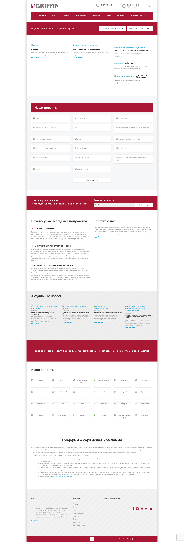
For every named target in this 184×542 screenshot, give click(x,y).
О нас (54, 16)
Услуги (66, 16)
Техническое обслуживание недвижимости (131, 51)
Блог (109, 16)
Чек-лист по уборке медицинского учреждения (42, 313)
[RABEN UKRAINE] (92, 169)
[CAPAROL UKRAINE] (92, 158)
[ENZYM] (50, 169)
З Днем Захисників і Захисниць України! (76, 313)
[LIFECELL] (92, 128)
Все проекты (92, 180)
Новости (96, 16)
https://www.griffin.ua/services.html (61, 476)
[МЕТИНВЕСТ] (133, 148)
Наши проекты (81, 16)
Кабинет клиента (138, 16)
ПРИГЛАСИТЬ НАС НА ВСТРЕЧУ (112, 29)
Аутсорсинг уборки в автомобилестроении (107, 313)
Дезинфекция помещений (141, 76)
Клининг (34, 49)
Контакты (121, 16)
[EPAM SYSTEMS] (92, 118)
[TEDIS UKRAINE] (133, 118)
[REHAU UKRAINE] (50, 158)
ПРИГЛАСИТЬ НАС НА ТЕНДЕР (140, 29)
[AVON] (92, 139)
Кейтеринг (129, 63)
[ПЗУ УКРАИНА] (92, 148)
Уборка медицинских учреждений (86, 49)
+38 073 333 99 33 (106, 5)
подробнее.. (36, 57)
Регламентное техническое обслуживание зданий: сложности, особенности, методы (139, 316)
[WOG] (50, 118)
